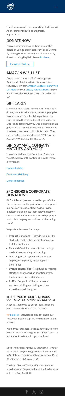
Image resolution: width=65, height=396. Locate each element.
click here (44, 57)
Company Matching (17, 174)
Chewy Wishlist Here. (37, 89)
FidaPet (14, 314)
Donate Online (20, 64)
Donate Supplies (15, 180)
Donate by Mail (14, 167)
